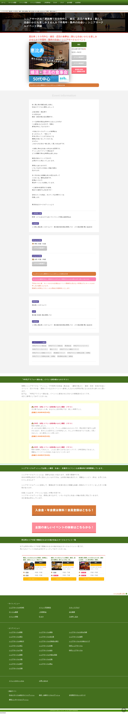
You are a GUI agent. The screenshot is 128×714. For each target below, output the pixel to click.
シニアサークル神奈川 (16, 641)
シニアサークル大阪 (15, 659)
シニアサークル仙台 (45, 650)
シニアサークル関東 (15, 632)
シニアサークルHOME (16, 607)
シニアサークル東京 (15, 637)
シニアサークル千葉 (15, 650)
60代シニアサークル (76, 650)
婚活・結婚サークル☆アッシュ (49, 695)
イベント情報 (13, 616)
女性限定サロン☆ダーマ (77, 695)
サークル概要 (13, 612)
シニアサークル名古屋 (46, 637)
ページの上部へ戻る (119, 593)
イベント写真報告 (45, 607)
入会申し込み (73, 616)
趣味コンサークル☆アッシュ (18, 699)
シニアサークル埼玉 (15, 646)
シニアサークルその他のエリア (79, 641)
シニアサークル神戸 (15, 664)
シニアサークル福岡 (75, 637)
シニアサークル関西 (15, 655)
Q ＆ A (41, 616)
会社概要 (72, 612)
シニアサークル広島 (45, 659)
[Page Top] (124, 712)
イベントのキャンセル (16, 681)
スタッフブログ (74, 607)
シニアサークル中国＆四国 (48, 655)
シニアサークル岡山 (45, 664)
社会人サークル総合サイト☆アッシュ (21, 695)
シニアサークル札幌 (45, 646)
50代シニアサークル (76, 646)
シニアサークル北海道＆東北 (48, 641)
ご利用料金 (42, 612)
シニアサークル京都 (15, 668)
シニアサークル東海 (45, 632)
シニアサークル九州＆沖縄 (78, 632)
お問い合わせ (43, 681)
